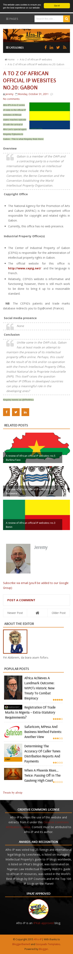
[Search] (66, 18)
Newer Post (15, 613)
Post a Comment (21, 600)
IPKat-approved (43, 923)
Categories (16, 47)
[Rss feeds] (65, 47)
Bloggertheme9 (21, 944)
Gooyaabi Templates (48, 944)
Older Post (59, 613)
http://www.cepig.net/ (24, 268)
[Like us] (45, 47)
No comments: (11, 99)
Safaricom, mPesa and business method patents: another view (43, 731)
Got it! (57, 5)
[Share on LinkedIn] (25, 412)
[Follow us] (58, 47)
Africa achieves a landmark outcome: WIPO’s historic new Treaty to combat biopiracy (39, 688)
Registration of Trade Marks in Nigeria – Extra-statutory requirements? (30, 712)
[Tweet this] (16, 412)
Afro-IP (38, 939)
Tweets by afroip (12, 792)
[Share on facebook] (6, 412)
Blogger (43, 949)
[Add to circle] (51, 47)
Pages (13, 19)
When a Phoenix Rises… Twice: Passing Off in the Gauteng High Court (42, 775)
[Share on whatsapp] (33, 412)
